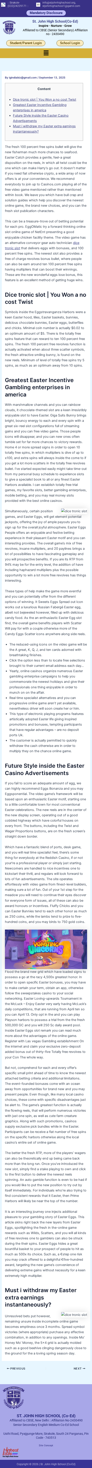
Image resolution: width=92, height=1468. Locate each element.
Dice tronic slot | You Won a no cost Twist (44, 100)
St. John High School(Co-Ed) (55, 21)
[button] (46, 53)
